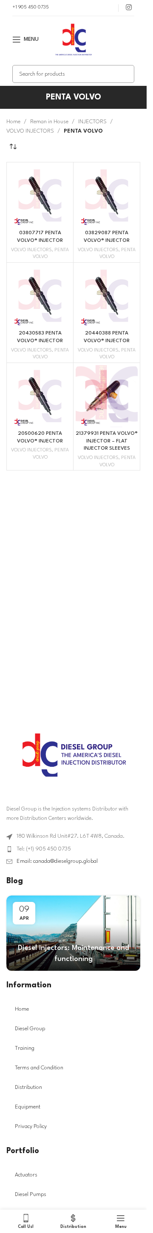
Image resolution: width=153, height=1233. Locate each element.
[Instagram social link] (128, 8)
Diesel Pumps (30, 1194)
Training (24, 1048)
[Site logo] (73, 39)
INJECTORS (92, 122)
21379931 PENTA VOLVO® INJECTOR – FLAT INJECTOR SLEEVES (107, 441)
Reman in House (49, 122)
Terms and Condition (39, 1068)
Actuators (26, 1175)
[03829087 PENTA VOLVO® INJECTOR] (107, 195)
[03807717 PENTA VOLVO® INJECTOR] (40, 195)
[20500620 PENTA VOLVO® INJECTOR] (40, 396)
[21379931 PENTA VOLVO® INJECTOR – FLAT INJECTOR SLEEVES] (107, 396)
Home (13, 122)
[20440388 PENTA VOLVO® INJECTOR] (107, 296)
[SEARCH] (125, 74)
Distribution (28, 1087)
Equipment (27, 1107)
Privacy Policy (31, 1126)
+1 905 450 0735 (30, 7)
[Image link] (73, 754)
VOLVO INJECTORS (30, 131)
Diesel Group (30, 1029)
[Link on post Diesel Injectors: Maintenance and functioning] (73, 933)
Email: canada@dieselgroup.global (57, 861)
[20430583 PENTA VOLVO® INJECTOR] (40, 296)
